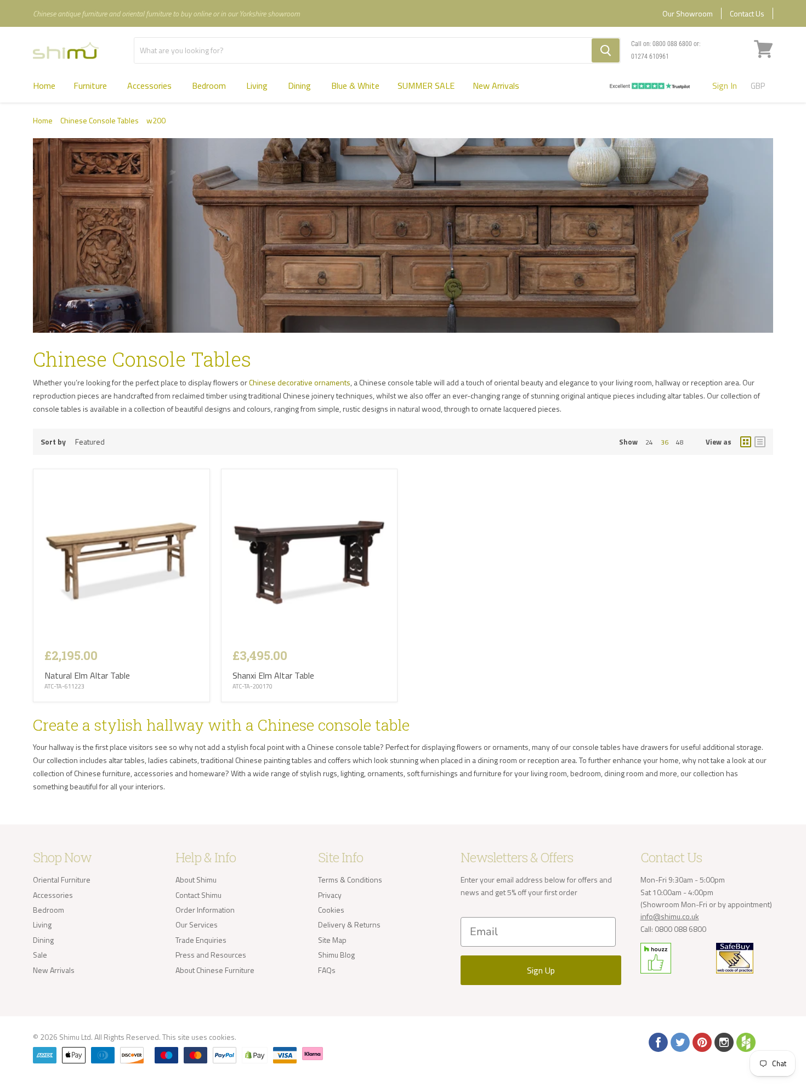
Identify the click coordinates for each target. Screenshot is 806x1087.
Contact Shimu (198, 895)
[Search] (605, 50)
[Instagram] (723, 1041)
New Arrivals (496, 85)
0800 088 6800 (672, 44)
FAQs (327, 970)
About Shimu (196, 879)
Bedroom (210, 85)
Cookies (331, 909)
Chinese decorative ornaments (299, 382)
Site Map (332, 940)
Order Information (205, 909)
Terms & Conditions (350, 879)
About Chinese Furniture (214, 970)
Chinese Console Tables (99, 120)
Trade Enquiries (200, 940)
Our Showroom (687, 13)
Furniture (91, 85)
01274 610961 (650, 56)
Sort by (53, 441)
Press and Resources (210, 954)
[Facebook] (657, 1041)
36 (664, 442)
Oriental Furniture (61, 879)
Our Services (196, 924)
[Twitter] (679, 1041)
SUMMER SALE (426, 85)
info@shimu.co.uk (669, 916)
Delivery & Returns (349, 924)
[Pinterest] (701, 1041)
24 (649, 442)
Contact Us (747, 13)
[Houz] (745, 1041)
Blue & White (355, 85)
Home (44, 85)
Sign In (724, 85)
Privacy (330, 895)
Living (258, 85)
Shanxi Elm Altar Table (273, 675)
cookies (222, 1037)
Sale (40, 954)
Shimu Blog (336, 954)
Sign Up (541, 970)
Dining (300, 85)
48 (680, 442)
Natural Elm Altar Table (87, 675)
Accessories (150, 85)
